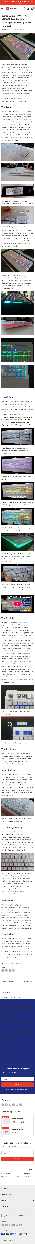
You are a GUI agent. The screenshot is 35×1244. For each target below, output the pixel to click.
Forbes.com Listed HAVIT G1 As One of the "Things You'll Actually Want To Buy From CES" (16, 1023)
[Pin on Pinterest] (6, 970)
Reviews (18, 963)
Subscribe (17, 1085)
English (5, 1216)
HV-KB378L (13, 132)
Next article (28, 981)
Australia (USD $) (18, 1216)
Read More (8, 1014)
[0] (32, 8)
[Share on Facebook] (2, 970)
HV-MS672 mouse (27, 204)
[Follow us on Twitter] (6, 1104)
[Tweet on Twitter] (10, 970)
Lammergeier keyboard (19, 840)
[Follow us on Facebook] (2, 1104)
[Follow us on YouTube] (17, 1104)
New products (10, 963)
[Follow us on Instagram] (10, 1104)
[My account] (28, 8)
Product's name (17, 1118)
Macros (3, 832)
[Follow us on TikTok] (20, 1104)
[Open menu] (2, 8)
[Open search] (25, 8)
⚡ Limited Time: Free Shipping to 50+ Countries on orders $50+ (17, 2)
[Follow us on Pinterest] (13, 1104)
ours (30, 70)
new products (5, 29)
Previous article (8, 981)
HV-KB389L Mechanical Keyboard (16, 954)
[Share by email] (13, 970)
